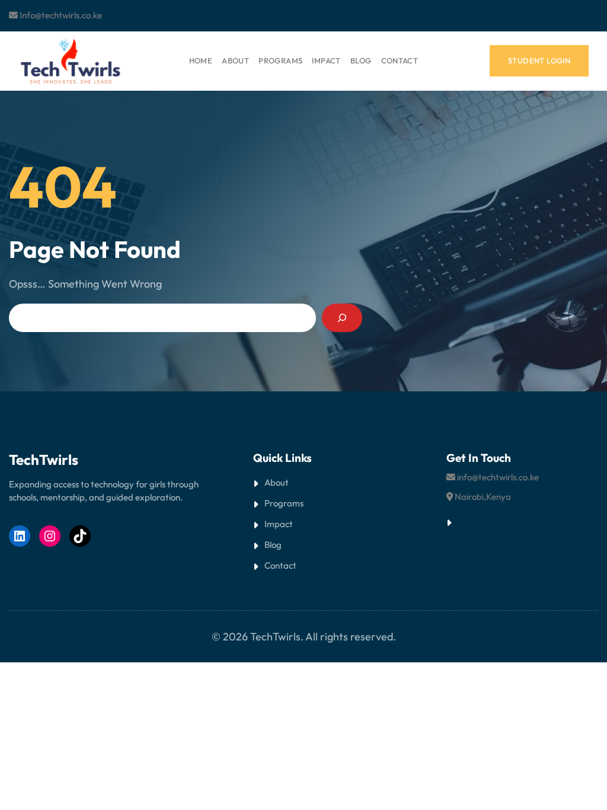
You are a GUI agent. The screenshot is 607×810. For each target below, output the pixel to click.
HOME (201, 60)
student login (539, 60)
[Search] (342, 318)
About (276, 482)
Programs (284, 503)
